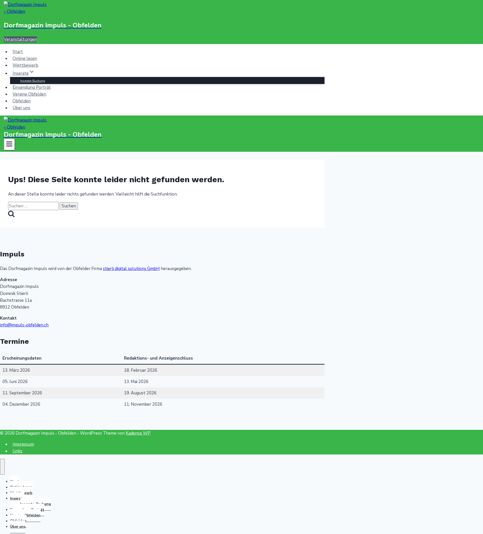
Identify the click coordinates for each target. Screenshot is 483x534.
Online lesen (25, 58)
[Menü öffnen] (9, 144)
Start (18, 52)
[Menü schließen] (2, 467)
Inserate (17, 498)
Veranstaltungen (20, 39)
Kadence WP (138, 433)
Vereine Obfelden (29, 94)
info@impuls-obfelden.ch (24, 325)
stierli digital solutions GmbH (131, 269)
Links (17, 451)
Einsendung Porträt (32, 87)
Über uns (21, 108)
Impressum (23, 444)
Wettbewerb (25, 65)
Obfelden (22, 101)
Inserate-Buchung (32, 81)
